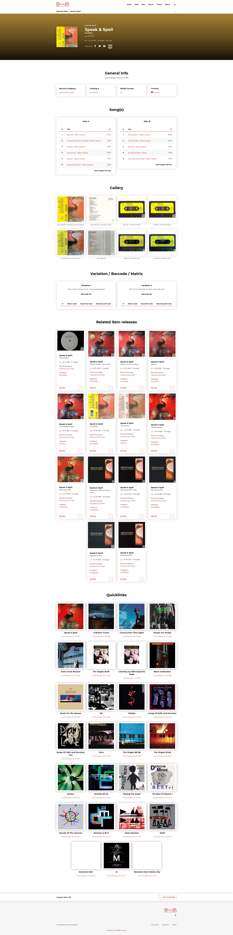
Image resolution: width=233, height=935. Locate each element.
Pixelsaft (123, 930)
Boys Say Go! (71, 153)
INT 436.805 (94, 443)
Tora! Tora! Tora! (133, 141)
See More (62, 388)
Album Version (80, 134)
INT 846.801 (155, 444)
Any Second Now (134, 153)
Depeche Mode (90, 25)
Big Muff (131, 147)
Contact (174, 924)
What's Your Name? (74, 165)
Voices (144, 153)
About (167, 4)
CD (152, 431)
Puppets (70, 147)
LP (60, 362)
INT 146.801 (94, 381)
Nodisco (70, 159)
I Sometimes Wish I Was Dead (78, 141)
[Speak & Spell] (70, 341)
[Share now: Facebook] (95, 46)
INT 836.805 (124, 507)
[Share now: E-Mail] (104, 46)
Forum (159, 4)
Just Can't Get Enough (136, 159)
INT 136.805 (155, 381)
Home (129, 4)
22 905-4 (123, 443)
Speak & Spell (99, 29)
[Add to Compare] (80, 388)
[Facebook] (176, 915)
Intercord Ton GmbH (66, 92)
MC (86, 40)
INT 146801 (63, 375)
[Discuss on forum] (110, 46)
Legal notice (165, 924)
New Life (70, 134)
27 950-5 (62, 444)
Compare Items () (63, 897)
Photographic (133, 134)
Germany (90, 36)
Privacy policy (155, 924)
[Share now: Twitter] (99, 46)
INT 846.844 (94, 510)
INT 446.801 (94, 92)
